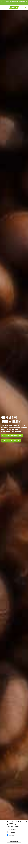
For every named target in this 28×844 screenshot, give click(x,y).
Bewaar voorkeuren (14, 841)
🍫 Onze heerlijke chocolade (11, 440)
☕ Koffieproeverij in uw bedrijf (12, 435)
